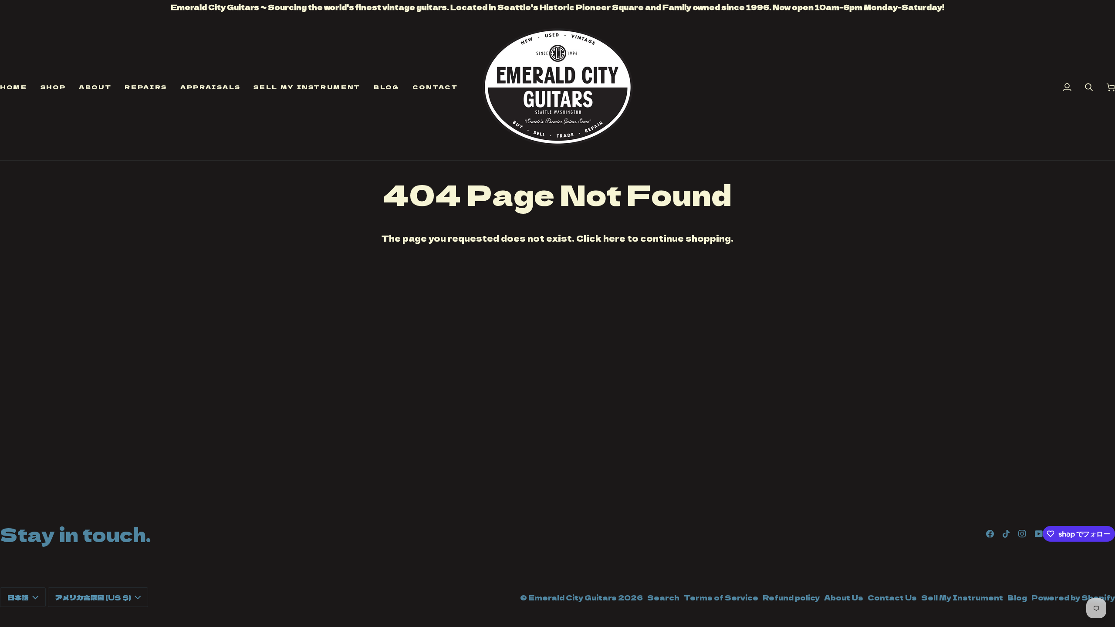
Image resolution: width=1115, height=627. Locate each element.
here (614, 238)
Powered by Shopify (1073, 597)
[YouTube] (1039, 534)
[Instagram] (1022, 534)
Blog (1017, 597)
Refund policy (791, 597)
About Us (843, 597)
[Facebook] (990, 534)
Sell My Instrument (962, 597)
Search (663, 597)
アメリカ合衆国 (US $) (93, 597)
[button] (53, 87)
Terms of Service (721, 597)
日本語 (17, 597)
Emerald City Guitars (572, 597)
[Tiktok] (1006, 534)
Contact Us (892, 597)
